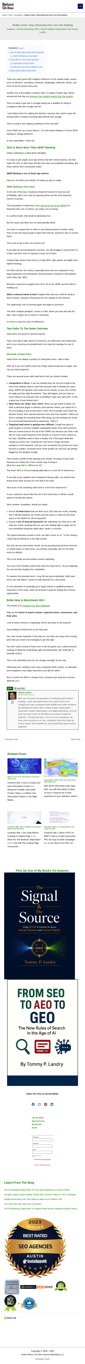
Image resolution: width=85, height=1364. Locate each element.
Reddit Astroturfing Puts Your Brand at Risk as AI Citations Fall (33, 1199)
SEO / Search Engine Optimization (50, 29)
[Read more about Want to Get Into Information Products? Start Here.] (24, 766)
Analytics (11, 29)
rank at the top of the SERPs (53, 205)
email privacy (47, 1159)
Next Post (77, 739)
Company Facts (42, 1359)
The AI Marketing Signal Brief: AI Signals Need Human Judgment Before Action (40, 1208)
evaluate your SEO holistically (36, 606)
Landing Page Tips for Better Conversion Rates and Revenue (24, 828)
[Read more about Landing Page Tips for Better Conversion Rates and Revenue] (24, 817)
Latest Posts (20, 688)
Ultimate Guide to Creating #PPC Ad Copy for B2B (59, 828)
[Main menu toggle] (80, 6)
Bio (11, 688)
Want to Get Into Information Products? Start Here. (23, 778)
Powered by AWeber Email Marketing (43, 1164)
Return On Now (24, 6)
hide (21, 48)
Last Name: (35, 1143)
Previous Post (10, 739)
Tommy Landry (24, 692)
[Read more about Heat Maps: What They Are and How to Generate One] (61, 767)
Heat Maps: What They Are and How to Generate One (60, 781)
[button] (33, 1104)
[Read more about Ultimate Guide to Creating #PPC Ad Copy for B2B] (61, 817)
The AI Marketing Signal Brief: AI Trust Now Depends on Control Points (36, 1190)
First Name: (35, 1137)
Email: (34, 1149)
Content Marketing (24, 29)
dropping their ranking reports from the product (51, 96)
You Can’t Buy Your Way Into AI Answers (23, 1204)
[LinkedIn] (12, 702)
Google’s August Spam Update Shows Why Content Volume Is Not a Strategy (40, 1194)
